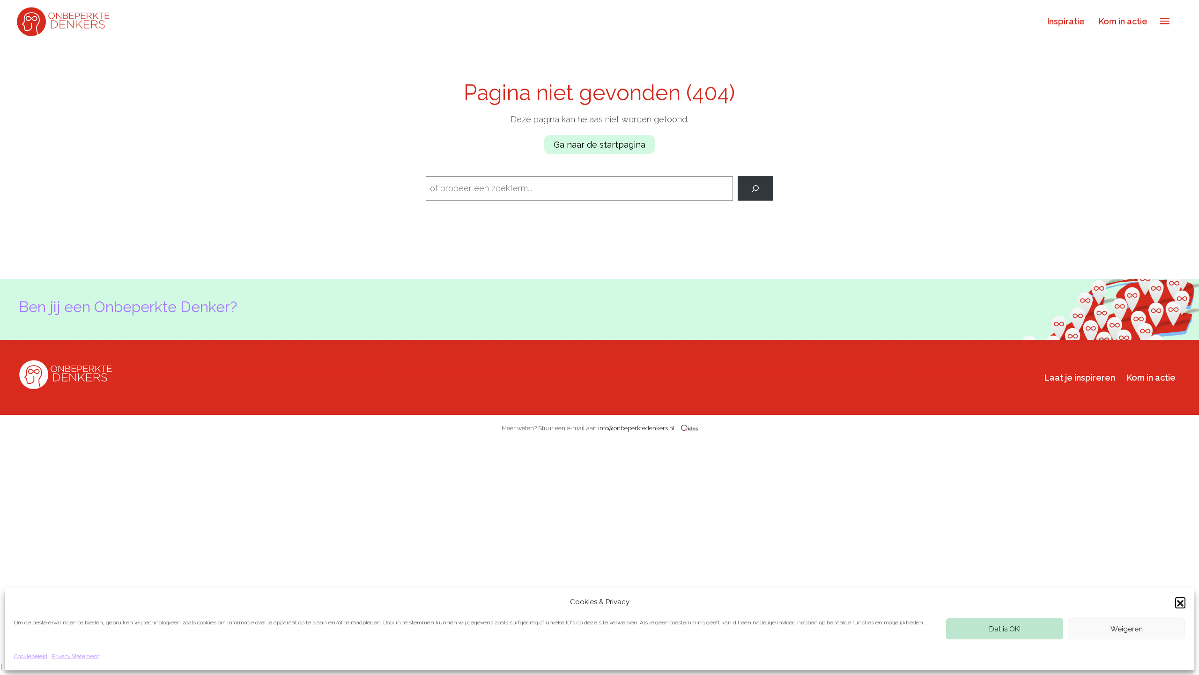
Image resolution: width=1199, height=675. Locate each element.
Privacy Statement (75, 656)
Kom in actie (1123, 21)
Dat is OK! (1005, 629)
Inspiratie (1066, 21)
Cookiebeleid (30, 656)
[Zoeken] (755, 188)
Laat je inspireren (1079, 377)
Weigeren (1126, 629)
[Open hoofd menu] (1164, 21)
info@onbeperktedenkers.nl (636, 428)
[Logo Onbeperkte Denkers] (65, 21)
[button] (1180, 602)
